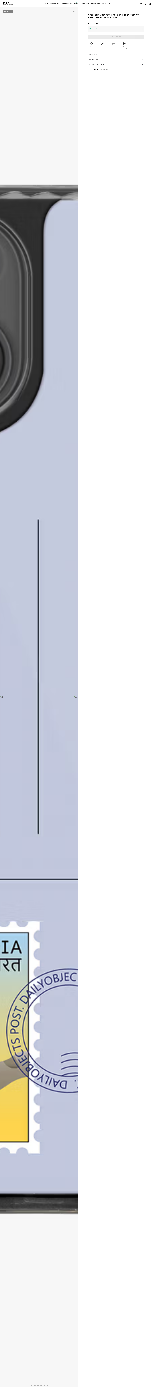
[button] (116, 54)
